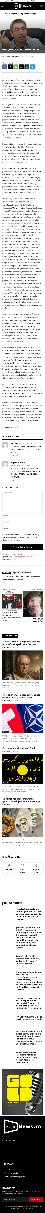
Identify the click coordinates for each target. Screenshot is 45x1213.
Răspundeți (14, 455)
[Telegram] (32, 66)
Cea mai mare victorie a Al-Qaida (19, 748)
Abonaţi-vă (35, 1199)
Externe (5, 679)
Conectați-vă (22, 864)
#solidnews (26, 573)
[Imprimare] (26, 66)
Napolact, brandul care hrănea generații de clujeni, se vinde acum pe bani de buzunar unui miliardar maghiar (29, 914)
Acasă (5, 14)
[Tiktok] (10, 1140)
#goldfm (16, 573)
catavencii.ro (14, 427)
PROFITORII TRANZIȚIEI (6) (36, 620)
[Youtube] (13, 1140)
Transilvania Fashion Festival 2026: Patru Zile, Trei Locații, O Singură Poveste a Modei (28, 960)
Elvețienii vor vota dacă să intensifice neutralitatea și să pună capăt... (21, 696)
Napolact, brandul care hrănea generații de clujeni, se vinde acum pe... (22, 800)
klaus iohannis (8, 579)
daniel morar (8, 576)
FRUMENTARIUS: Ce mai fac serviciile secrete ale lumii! (29, 1018)
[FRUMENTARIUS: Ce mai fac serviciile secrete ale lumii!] (8, 1020)
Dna (27, 576)
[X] (10, 66)
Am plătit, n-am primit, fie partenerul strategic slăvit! (12, 617)
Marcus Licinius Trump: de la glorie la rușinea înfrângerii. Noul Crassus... (21, 643)
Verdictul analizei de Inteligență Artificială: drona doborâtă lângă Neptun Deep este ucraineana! (27, 1057)
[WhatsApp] (15, 66)
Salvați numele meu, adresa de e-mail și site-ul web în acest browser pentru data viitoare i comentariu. (20, 537)
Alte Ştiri (13, 14)
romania (20, 579)
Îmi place (9, 864)
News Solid (6, 647)
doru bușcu (35, 576)
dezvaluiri (19, 576)
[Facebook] (4, 66)
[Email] (21, 66)
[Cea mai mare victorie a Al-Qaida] (22, 769)
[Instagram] (6, 1140)
